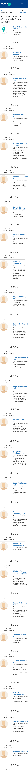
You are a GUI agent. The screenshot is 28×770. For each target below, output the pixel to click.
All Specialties (22, 12)
